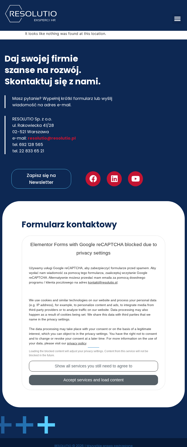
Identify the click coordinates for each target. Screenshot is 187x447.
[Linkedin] (114, 179)
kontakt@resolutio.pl (102, 283)
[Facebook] (93, 179)
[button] (177, 19)
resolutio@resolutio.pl (52, 138)
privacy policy (76, 344)
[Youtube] (135, 179)
